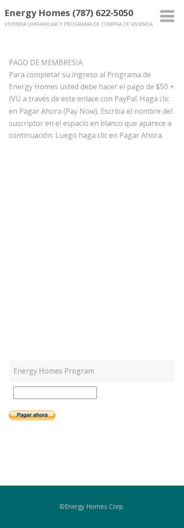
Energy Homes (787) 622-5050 (68, 13)
